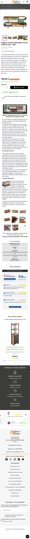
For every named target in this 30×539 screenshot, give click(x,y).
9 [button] (21, 360)
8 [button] (19, 360)
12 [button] (15, 362)
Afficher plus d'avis (15, 306)
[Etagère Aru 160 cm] (7, 211)
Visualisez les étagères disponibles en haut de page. (15, 236)
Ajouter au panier (19, 87)
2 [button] (6, 360)
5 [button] (13, 360)
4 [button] (10, 360)
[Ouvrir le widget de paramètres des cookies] (27, 536)
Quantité (4, 84)
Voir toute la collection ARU (14, 112)
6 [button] (15, 360)
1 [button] (4, 360)
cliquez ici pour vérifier (7, 521)
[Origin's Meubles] (16, 2)
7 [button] (17, 360)
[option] (15, 341)
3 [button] (8, 360)
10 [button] (23, 360)
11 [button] (26, 360)
